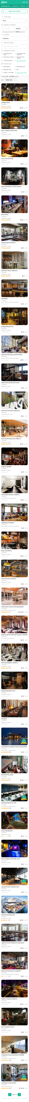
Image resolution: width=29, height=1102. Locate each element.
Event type (7, 17)
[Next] (24, 92)
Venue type (7, 64)
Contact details (11, 1098)
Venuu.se (25, 1098)
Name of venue (8, 43)
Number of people (9, 25)
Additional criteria (9, 51)
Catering (22, 6)
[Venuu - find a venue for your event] (4, 2)
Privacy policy (19, 1098)
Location (6, 35)
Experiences (15, 6)
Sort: (2, 80)
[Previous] (4, 92)
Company (4, 1098)
